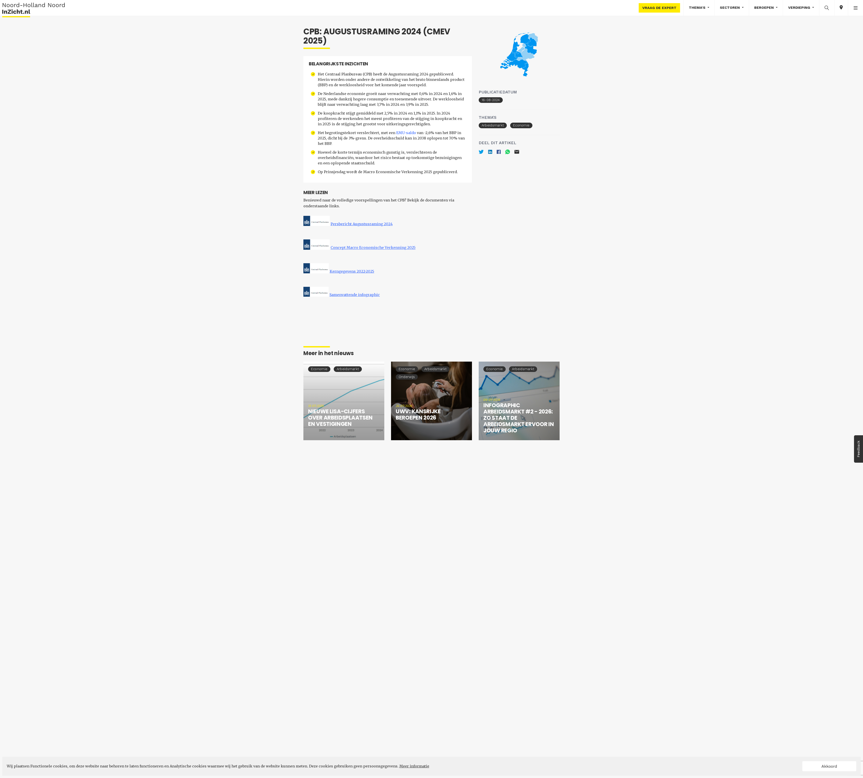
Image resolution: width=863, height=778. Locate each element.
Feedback (858, 449)
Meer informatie (414, 766)
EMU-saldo (406, 132)
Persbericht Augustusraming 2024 (362, 224)
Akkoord (829, 766)
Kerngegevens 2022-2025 (352, 271)
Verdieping (799, 7)
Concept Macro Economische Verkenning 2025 (373, 247)
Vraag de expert (659, 8)
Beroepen (764, 7)
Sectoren (730, 7)
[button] (827, 7)
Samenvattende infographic (354, 294)
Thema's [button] (698, 7)
